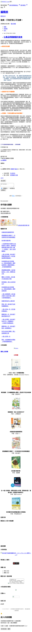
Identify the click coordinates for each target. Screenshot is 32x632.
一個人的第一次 (6, 336)
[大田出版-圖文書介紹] (22, 225)
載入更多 (3, 180)
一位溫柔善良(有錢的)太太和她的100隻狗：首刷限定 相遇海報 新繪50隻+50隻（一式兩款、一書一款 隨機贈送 (9, 247)
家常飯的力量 (14, 175)
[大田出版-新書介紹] (8, 225)
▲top (2, 177)
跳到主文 (3, 16)
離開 (9, 629)
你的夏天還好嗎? (6, 240)
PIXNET (7, 609)
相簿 (5, 27)
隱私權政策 (27, 609)
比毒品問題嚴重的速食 (13, 37)
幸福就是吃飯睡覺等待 (8, 232)
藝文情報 (13, 23)
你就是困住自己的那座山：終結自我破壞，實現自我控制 (8, 288)
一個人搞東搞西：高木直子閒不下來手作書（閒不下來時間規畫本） (8, 295)
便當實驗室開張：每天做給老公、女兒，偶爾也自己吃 (8, 271)
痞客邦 (13, 169)
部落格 (5, 28)
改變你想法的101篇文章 (8, 301)
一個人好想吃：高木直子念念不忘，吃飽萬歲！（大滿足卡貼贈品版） (8, 321)
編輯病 (4, 12)
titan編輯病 (3, 160)
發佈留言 (3, 190)
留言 (16, 169)
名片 (5, 30)
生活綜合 (12, 173)
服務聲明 (17, 610)
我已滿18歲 (3, 629)
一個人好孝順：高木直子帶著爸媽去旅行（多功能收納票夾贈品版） (8, 256)
